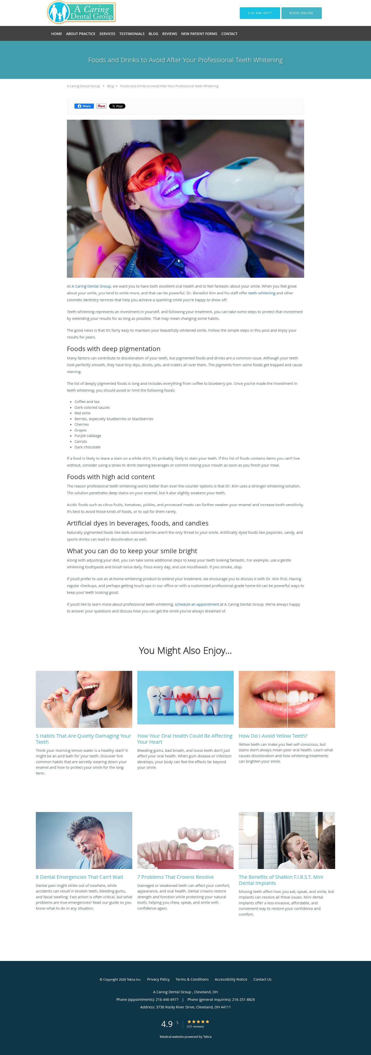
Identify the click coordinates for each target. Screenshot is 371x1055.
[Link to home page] (74, 13)
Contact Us (262, 979)
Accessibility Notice (231, 979)
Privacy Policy (158, 979)
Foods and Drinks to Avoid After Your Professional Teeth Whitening (169, 86)
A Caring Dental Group (84, 86)
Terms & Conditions (192, 979)
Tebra (207, 1036)
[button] (301, 13)
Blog (110, 86)
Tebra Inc (133, 979)
